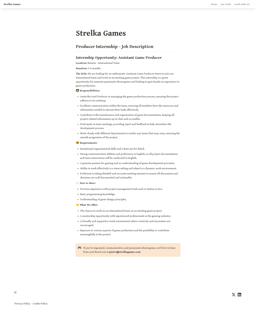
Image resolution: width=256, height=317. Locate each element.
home (214, 4)
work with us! (241, 4)
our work (226, 4)
